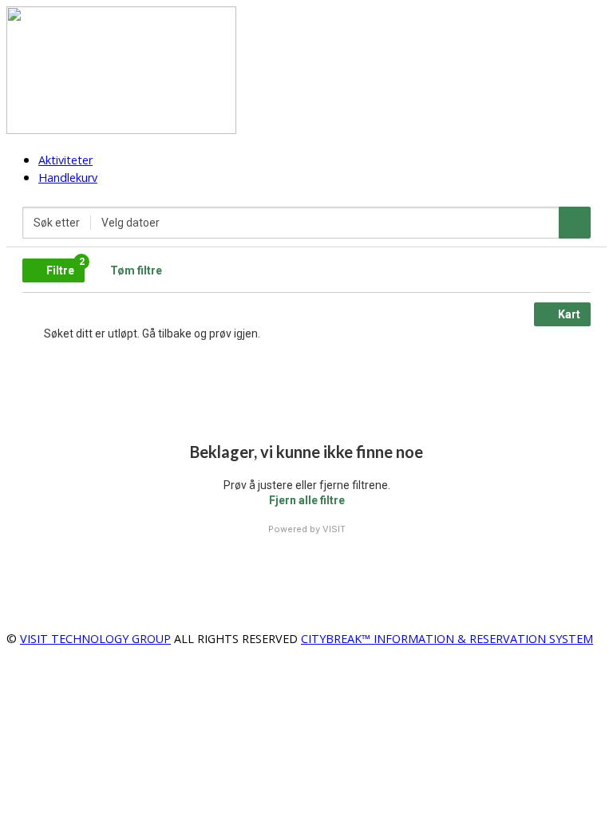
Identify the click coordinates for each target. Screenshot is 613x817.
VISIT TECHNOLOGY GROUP (95, 638)
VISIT (334, 529)
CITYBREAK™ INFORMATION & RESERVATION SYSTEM (447, 638)
